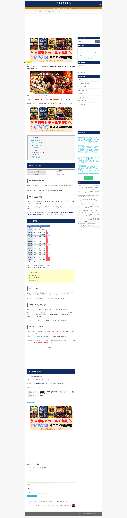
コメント (29, 470)
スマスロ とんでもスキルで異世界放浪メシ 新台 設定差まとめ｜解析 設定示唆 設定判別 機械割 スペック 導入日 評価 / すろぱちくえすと (88, 147)
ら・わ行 (96, 55)
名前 (28, 484)
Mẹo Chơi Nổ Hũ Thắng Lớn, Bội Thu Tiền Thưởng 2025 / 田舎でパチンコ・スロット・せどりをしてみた (88, 174)
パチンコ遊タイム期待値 (83, 83)
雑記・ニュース (81, 104)
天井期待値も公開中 (36, 157)
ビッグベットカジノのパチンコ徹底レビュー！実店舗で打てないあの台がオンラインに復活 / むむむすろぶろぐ (88, 171)
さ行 (96, 49)
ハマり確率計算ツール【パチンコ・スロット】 (88, 227)
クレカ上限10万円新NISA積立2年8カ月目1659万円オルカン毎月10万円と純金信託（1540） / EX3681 (88, 158)
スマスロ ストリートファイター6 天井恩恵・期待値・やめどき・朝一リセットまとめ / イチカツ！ (88, 140)
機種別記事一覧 (88, 58)
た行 (81, 52)
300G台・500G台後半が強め (38, 152)
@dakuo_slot (42, 95)
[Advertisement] (63, 26)
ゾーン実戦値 (34, 147)
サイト (28, 492)
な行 (89, 52)
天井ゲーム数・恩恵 (36, 140)
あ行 (81, 49)
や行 (89, 55)
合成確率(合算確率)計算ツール (84, 210)
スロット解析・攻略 (82, 90)
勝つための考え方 (82, 100)
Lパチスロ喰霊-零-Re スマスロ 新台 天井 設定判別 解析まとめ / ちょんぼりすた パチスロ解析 (88, 142)
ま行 (81, 55)
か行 (89, 49)
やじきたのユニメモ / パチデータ (84, 159)
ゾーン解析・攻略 (32, 402)
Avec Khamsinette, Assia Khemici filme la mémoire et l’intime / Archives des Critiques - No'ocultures (87, 167)
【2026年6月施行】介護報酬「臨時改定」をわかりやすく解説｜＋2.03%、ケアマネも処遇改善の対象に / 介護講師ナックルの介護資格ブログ (88, 161)
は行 (96, 52)
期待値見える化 (63, 3)
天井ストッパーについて (37, 154)
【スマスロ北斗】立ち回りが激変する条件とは (63, 8)
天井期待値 (80, 79)
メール (28, 488)
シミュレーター (81, 97)
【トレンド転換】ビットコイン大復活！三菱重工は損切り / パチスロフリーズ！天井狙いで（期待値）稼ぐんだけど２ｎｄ (88, 155)
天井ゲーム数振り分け (37, 145)
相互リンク (88, 178)
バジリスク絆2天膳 (82, 65)
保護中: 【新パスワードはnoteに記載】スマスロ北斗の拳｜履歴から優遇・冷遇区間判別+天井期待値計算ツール (89, 191)
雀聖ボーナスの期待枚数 (37, 143)
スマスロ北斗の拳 (82, 68)
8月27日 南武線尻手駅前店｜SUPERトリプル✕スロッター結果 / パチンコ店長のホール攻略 (88, 138)
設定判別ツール (81, 93)
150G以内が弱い (36, 150)
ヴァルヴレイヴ (81, 72)
